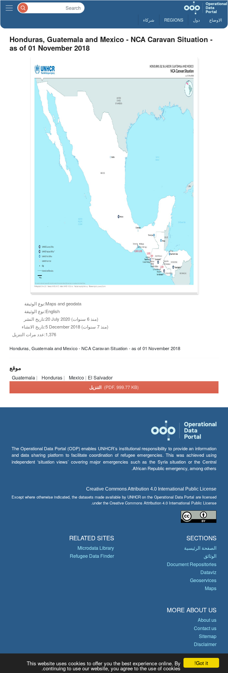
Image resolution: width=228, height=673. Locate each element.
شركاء (148, 20)
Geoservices (203, 580)
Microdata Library (95, 547)
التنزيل (114, 387)
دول (196, 20)
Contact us (205, 628)
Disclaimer (205, 644)
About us (207, 619)
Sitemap (207, 636)
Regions (173, 20)
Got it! (201, 662)
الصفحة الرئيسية (200, 547)
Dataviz (208, 572)
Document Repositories (191, 564)
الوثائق (210, 555)
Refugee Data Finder (92, 555)
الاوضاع (215, 20)
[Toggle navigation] (9, 8)
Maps (210, 588)
